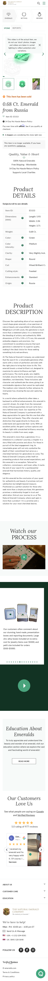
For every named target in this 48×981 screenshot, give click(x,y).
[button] (43, 53)
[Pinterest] (21, 950)
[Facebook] (27, 950)
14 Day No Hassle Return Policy (18, 121)
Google (40, 811)
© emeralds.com (9, 968)
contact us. (21, 146)
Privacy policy (9, 976)
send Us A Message (16, 931)
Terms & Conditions (11, 972)
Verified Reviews (26, 815)
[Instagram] (33, 950)
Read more (27, 762)
